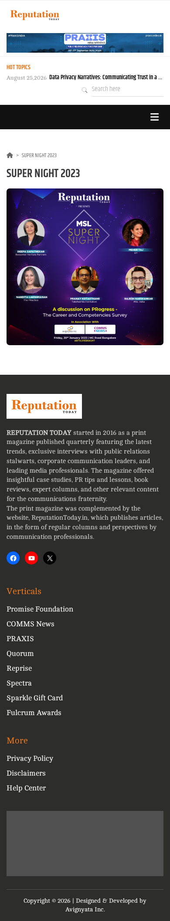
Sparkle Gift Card (35, 698)
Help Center (26, 788)
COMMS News (30, 624)
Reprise (19, 668)
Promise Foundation (40, 609)
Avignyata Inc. (85, 909)
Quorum (20, 653)
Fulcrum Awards (34, 713)
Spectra (19, 683)
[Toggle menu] (154, 117)
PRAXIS (20, 639)
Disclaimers (26, 773)
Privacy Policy (30, 758)
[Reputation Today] (35, 15)
